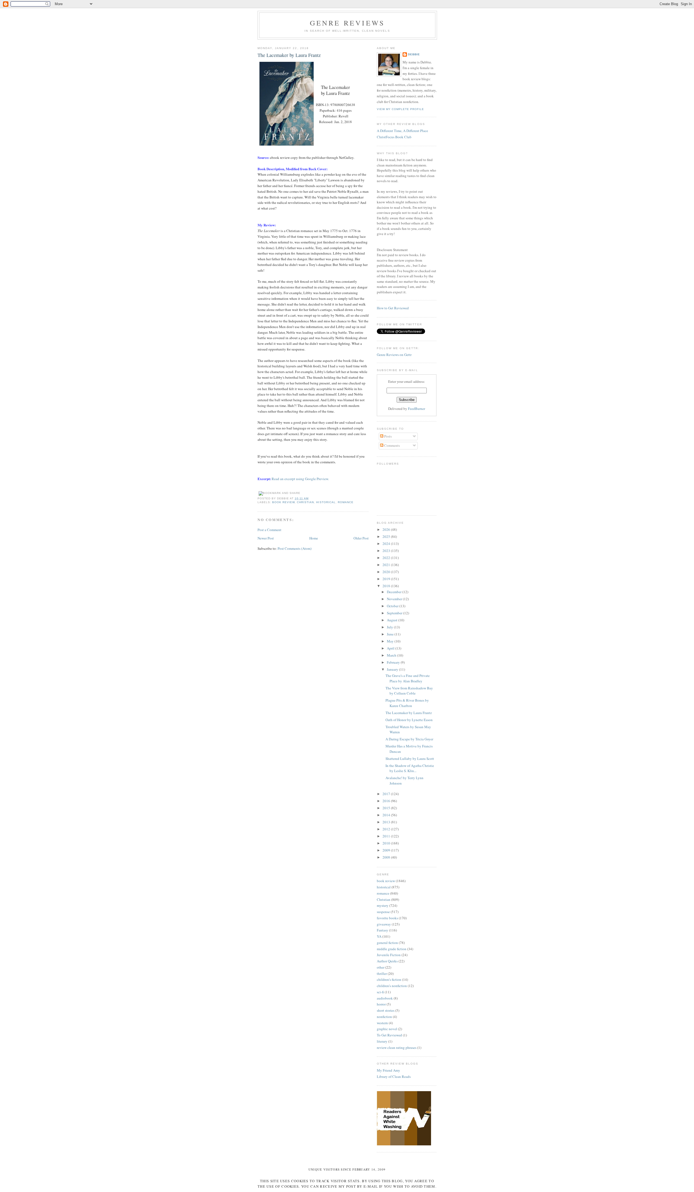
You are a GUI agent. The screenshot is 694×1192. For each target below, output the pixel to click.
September (395, 613)
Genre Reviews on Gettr (394, 354)
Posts (387, 436)
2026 (387, 529)
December (394, 591)
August (392, 620)
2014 (387, 814)
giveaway (384, 924)
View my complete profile (400, 109)
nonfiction (384, 1016)
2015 (387, 807)
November (395, 598)
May (390, 641)
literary (382, 1041)
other (380, 967)
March (392, 655)
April (391, 648)
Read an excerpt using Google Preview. (300, 478)
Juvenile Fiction (389, 954)
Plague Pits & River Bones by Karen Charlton (407, 703)
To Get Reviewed (389, 1035)
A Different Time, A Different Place (402, 130)
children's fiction (389, 979)
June (390, 634)
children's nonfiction (392, 985)
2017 (387, 793)
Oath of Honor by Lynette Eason (409, 719)
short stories (385, 1010)
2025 (387, 536)
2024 (387, 543)
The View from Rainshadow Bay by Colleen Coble (409, 691)
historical (325, 502)
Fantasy (382, 930)
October (393, 605)
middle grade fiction (391, 948)
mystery (382, 905)
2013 (387, 822)
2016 (387, 800)
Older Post (361, 538)
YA (379, 936)
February (394, 662)
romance (346, 502)
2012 (387, 829)
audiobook (385, 998)
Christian (305, 502)
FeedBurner (416, 408)
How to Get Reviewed (393, 308)
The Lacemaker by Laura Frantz (289, 55)
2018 (387, 585)
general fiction (387, 942)
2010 (387, 843)
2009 (387, 850)
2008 (387, 857)
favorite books (387, 917)
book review (283, 502)
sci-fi (380, 991)
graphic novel (387, 1028)
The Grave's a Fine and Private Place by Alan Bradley (407, 678)
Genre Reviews (347, 22)
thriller (382, 973)
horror (381, 1004)
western (382, 1022)
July (390, 627)
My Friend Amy (388, 1070)
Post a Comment (269, 529)
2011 (387, 836)
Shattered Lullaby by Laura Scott (409, 758)
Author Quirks (387, 961)
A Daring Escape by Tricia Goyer (409, 739)
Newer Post (266, 538)
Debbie (414, 54)
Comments (391, 445)
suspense (383, 911)
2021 (387, 564)
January (393, 669)
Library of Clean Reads (394, 1076)
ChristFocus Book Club (394, 136)
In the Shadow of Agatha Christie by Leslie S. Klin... (409, 768)
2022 (387, 557)
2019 (387, 578)
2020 (387, 571)
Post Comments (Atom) (294, 548)
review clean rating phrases (396, 1047)
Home (313, 538)
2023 (387, 550)
